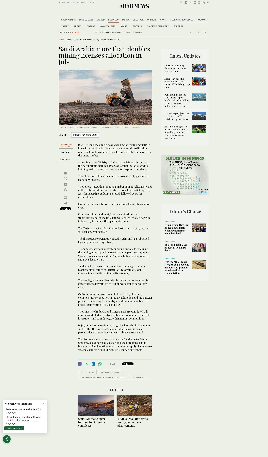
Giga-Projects (107, 26)
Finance (91, 26)
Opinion (151, 20)
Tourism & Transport (157, 26)
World (101, 20)
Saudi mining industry (110, 372)
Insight (65, 26)
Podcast (202, 20)
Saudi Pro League (81, 32)
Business (113, 20)
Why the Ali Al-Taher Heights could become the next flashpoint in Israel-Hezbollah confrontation (176, 267)
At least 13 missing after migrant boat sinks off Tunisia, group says (177, 83)
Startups (137, 26)
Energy (77, 26)
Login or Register (14, 428)
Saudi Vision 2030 (138, 377)
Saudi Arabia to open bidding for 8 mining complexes (91, 422)
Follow (66, 209)
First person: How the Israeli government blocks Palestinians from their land (176, 229)
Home (61, 39)
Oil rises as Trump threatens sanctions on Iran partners (176, 68)
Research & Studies (181, 20)
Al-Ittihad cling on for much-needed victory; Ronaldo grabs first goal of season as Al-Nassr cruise (130, 32)
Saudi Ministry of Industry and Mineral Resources (103, 377)
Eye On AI (178, 26)
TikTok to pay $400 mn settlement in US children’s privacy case (177, 116)
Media (125, 20)
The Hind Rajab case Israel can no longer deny (175, 247)
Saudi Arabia (68, 20)
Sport (162, 20)
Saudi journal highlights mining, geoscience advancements (132, 422)
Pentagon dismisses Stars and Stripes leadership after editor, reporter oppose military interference (176, 100)
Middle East (86, 20)
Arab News (66, 2)
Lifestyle (138, 20)
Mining (124, 26)
